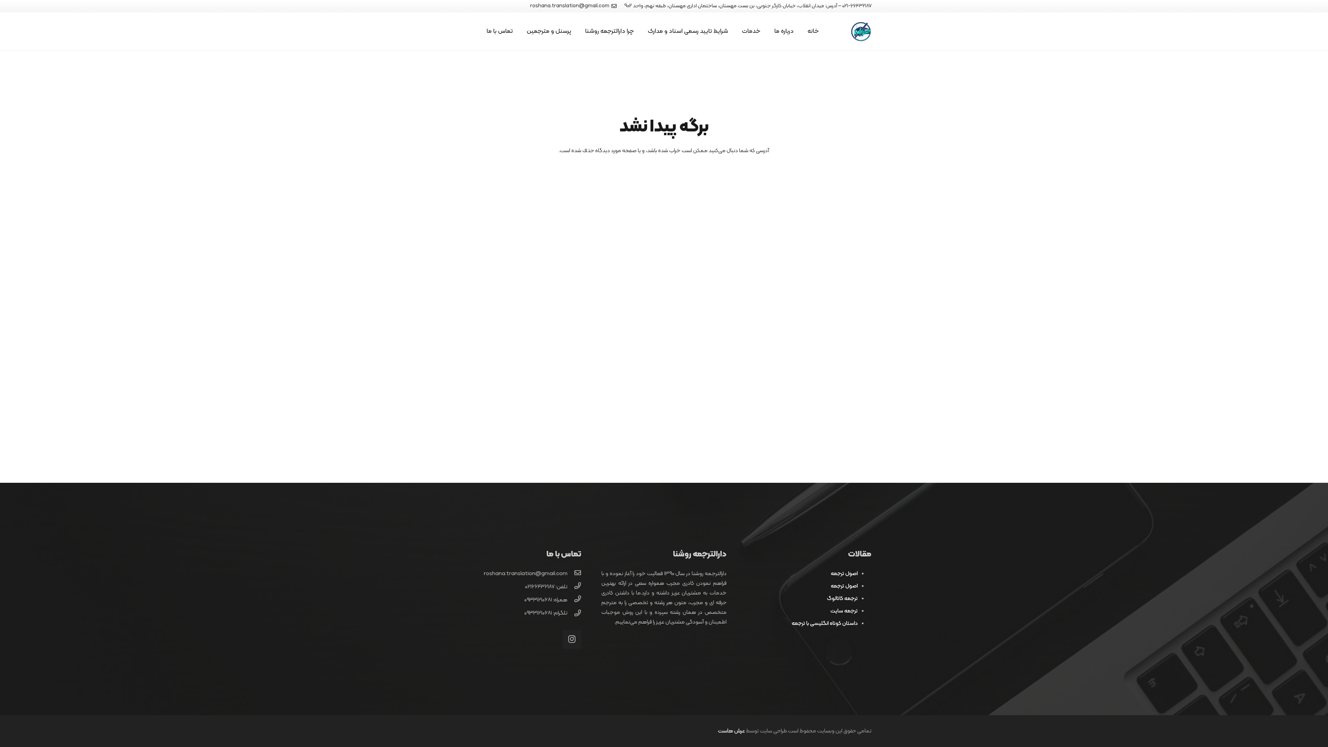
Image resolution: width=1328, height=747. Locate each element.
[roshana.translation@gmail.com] (574, 574)
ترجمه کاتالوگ (842, 598)
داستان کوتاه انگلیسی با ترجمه (825, 623)
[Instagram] (571, 639)
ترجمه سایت (844, 611)
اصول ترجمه (844, 574)
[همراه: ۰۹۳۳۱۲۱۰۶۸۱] (574, 600)
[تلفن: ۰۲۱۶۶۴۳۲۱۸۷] (574, 587)
